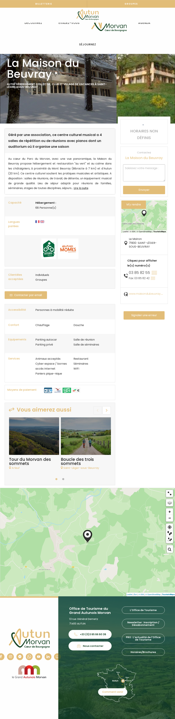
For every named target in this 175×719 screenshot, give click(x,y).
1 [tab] (56, 479)
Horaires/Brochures (143, 652)
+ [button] (170, 512)
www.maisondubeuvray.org (147, 294)
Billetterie (43, 3)
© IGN (141, 594)
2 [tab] (63, 479)
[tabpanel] (34, 445)
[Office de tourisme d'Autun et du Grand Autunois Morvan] (109, 23)
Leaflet (129, 594)
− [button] (170, 518)
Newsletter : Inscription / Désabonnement (143, 624)
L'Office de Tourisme (143, 610)
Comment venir (112, 692)
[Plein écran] (169, 493)
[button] (33, 23)
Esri (135, 594)
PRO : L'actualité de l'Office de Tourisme (143, 638)
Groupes (131, 3)
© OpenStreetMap (152, 594)
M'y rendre (133, 204)
